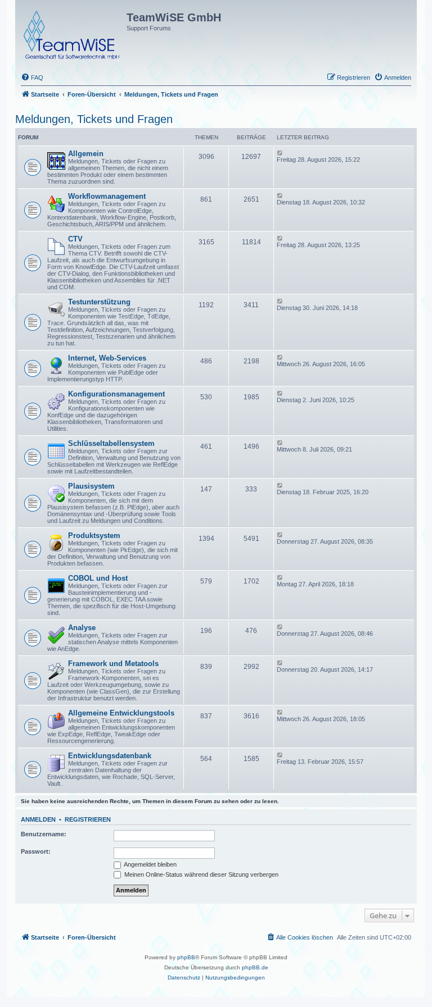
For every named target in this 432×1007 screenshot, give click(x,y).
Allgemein (86, 153)
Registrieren (88, 819)
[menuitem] (32, 77)
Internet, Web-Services (107, 358)
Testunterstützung (99, 302)
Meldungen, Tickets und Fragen (94, 119)
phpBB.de (255, 967)
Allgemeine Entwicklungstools (121, 713)
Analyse (82, 627)
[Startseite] (72, 32)
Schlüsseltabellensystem (111, 443)
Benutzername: (43, 834)
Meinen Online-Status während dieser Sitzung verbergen (200, 874)
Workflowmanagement (107, 196)
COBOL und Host (98, 578)
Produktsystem (94, 535)
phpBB (186, 957)
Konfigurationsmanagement (116, 394)
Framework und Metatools (113, 663)
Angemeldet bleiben (150, 864)
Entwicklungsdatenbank (109, 755)
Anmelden (38, 819)
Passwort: (36, 851)
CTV (75, 239)
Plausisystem (91, 486)
